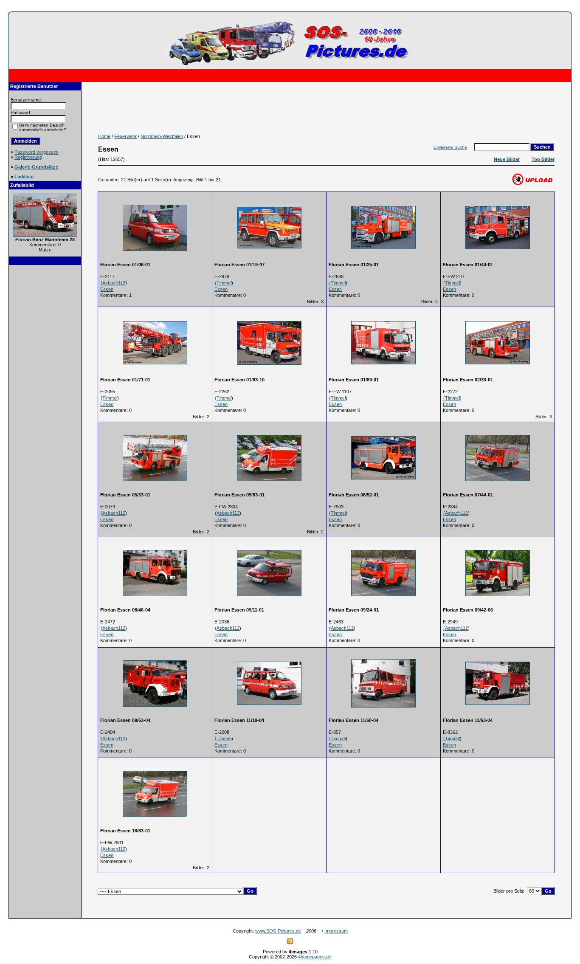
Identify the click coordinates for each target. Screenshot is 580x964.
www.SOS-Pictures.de (278, 930)
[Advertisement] (45, 398)
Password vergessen (36, 152)
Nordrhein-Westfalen (162, 136)
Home (104, 136)
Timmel (224, 282)
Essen (106, 289)
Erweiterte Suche (450, 147)
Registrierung (28, 157)
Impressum (336, 930)
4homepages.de (314, 956)
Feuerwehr (125, 136)
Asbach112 (113, 282)
